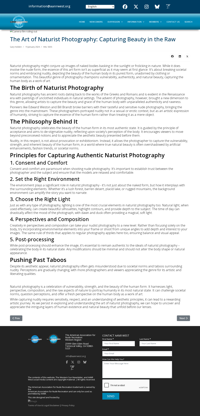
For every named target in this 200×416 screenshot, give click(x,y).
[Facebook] (172, 56)
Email (105, 349)
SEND (111, 396)
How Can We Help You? (113, 359)
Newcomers (96, 22)
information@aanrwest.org (49, 6)
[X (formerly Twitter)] (187, 56)
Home (82, 22)
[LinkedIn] (179, 56)
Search (188, 22)
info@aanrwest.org (76, 356)
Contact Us (173, 22)
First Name (108, 339)
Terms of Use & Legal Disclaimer (43, 405)
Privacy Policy (68, 405)
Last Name (145, 339)
